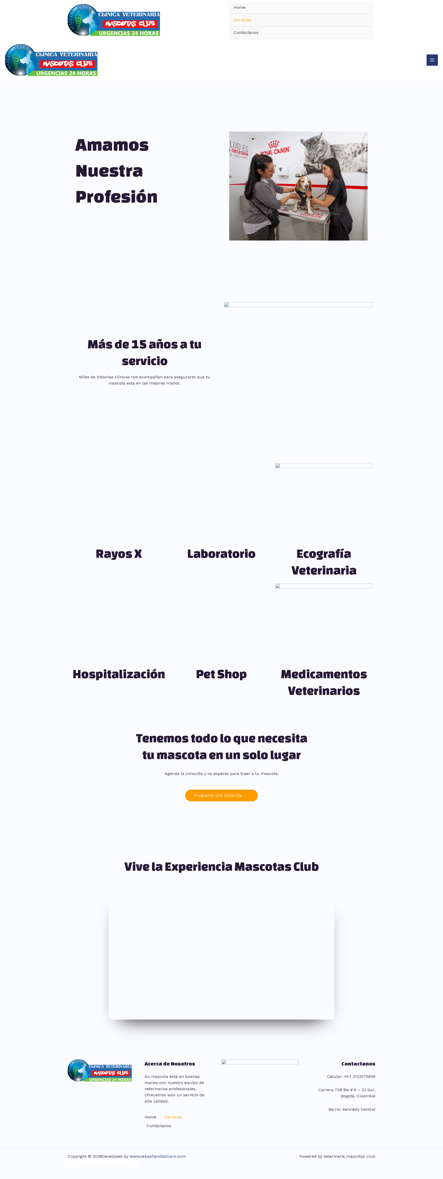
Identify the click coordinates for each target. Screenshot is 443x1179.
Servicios (242, 19)
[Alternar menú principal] (432, 60)
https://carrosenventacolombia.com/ (103, 1162)
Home (240, 7)
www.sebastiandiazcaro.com (158, 1156)
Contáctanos (246, 32)
